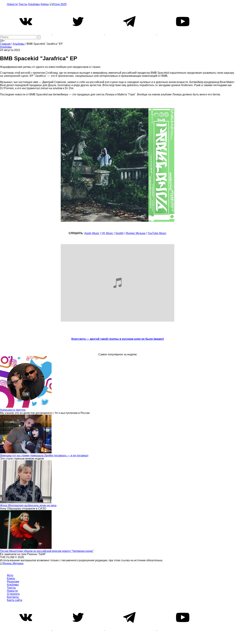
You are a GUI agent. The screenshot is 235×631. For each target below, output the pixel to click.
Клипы (45, 4)
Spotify (119, 233)
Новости (12, 4)
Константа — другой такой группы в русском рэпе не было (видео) (117, 338)
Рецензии (13, 581)
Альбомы (34, 4)
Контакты (13, 597)
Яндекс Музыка (135, 233)
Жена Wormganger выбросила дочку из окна (28, 505)
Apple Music (91, 233)
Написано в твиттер (12, 409)
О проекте (13, 593)
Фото (10, 575)
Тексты (22, 4)
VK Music (107, 233)
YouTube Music (156, 233)
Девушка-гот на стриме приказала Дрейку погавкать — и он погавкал (44, 455)
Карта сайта (14, 600)
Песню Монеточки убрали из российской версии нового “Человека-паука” (46, 551)
